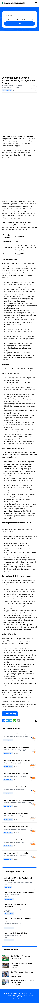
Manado (22, 789)
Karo (5, 937)
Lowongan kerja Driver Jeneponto (16, 747)
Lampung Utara (8, 925)
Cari (19, 24)
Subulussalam (24, 763)
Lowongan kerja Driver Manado (15, 787)
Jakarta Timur (8, 884)
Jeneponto (23, 749)
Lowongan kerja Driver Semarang (15, 774)
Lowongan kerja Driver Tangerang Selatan (19, 800)
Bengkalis (23, 855)
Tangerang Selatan (25, 802)
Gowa (22, 842)
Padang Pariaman (25, 736)
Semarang (23, 776)
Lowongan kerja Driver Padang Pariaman (18, 734)
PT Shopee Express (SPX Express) (12, 85)
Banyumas (23, 816)
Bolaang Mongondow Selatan (10, 87)
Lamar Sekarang (10, 714)
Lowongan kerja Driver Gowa (14, 840)
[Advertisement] (19, 52)
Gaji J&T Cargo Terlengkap (20, 956)
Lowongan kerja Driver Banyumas (15, 813)
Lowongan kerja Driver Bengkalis (15, 853)
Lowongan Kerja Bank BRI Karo (15, 933)
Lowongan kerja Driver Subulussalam (17, 760)
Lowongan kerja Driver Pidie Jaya (15, 826)
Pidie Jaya (23, 829)
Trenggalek (7, 910)
